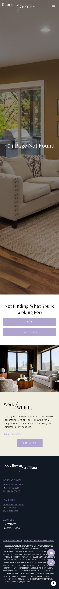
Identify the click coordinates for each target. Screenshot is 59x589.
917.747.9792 (13, 511)
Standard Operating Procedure (39, 540)
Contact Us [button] (29, 443)
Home (29, 322)
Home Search (29, 332)
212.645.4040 (13, 507)
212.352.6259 (13, 488)
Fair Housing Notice (12, 540)
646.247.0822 (13, 491)
